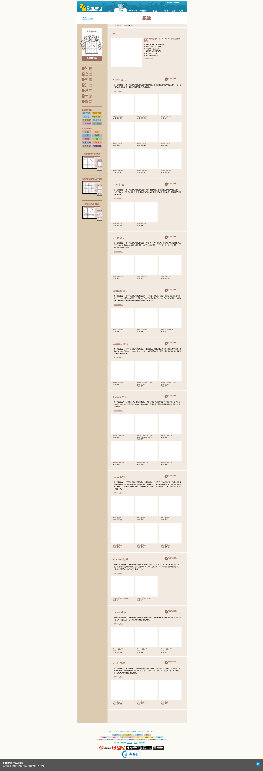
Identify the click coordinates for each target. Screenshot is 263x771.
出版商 (153, 731)
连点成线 (120, 739)
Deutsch (123, 743)
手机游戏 (140, 731)
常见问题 (126, 731)
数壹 (162, 739)
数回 (130, 737)
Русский (142, 743)
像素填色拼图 (149, 737)
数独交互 (90, 90)
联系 (117, 731)
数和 (138, 737)
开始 (119, 25)
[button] (131, 755)
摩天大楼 (152, 739)
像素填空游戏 (127, 735)
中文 (135, 743)
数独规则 (90, 74)
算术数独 (131, 739)
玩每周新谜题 (92, 58)
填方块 (116, 735)
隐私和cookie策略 (37, 766)
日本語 (129, 743)
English (116, 743)
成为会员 (90, 18)
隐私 (113, 731)
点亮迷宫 (142, 739)
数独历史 (90, 101)
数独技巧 (90, 85)
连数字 (139, 735)
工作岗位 (147, 731)
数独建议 (90, 96)
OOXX (104, 737)
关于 (109, 731)
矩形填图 (110, 739)
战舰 (159, 737)
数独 (124, 25)
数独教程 (90, 79)
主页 (114, 25)
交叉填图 (114, 737)
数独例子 (90, 68)
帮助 (121, 731)
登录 (84, 18)
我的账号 (176, 2)
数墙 (100, 739)
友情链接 (133, 731)
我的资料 (169, 2)
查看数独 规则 (148, 58)
